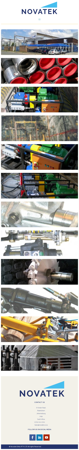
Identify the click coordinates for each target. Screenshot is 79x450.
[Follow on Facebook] (32, 437)
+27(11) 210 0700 (39, 422)
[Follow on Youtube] (46, 437)
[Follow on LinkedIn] (39, 437)
